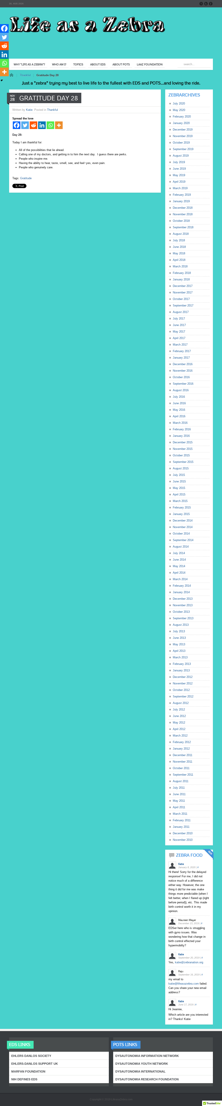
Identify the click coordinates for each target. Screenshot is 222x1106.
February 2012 (182, 742)
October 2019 (181, 142)
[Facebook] (16, 125)
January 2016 (181, 435)
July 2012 (179, 709)
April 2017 (179, 338)
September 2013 (183, 618)
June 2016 (179, 403)
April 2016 (179, 416)
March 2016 (180, 422)
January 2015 (181, 514)
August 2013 (181, 624)
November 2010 (183, 839)
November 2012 (183, 683)
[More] (59, 125)
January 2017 (181, 357)
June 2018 (179, 246)
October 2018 (181, 220)
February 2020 (182, 116)
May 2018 (179, 253)
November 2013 (183, 605)
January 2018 (181, 279)
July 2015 (179, 475)
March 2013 (180, 657)
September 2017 (183, 305)
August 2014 (181, 546)
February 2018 (182, 273)
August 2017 (181, 312)
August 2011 (180, 781)
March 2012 (180, 735)
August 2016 (181, 390)
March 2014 (180, 579)
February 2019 (182, 194)
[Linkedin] (42, 125)
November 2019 (183, 136)
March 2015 (180, 501)
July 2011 (179, 787)
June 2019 (179, 168)
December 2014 (183, 520)
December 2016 (183, 364)
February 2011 (182, 820)
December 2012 (183, 677)
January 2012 (181, 748)
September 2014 (183, 540)
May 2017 (179, 331)
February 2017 (182, 351)
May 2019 (179, 175)
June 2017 (179, 325)
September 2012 (183, 696)
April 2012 (179, 729)
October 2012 (181, 690)
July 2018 (179, 240)
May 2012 (179, 722)
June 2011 (179, 794)
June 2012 (179, 716)
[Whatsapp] (50, 125)
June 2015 (179, 481)
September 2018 (183, 227)
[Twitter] (25, 125)
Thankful (25, 75)
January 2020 (181, 123)
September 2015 (183, 462)
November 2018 (183, 214)
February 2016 (182, 429)
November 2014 (183, 527)
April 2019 (179, 181)
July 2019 (179, 162)
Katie (29, 109)
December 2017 (183, 286)
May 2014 (179, 566)
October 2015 (181, 455)
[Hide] (1, 80)
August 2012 (181, 703)
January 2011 (181, 826)
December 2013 (183, 598)
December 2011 (182, 755)
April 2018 (179, 260)
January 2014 (181, 592)
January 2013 (181, 670)
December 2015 (183, 442)
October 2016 (181, 377)
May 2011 (179, 800)
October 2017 (181, 299)
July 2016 (179, 396)
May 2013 (179, 644)
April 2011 (179, 807)
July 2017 (179, 318)
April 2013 (179, 650)
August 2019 (181, 155)
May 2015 (179, 488)
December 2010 (183, 833)
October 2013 (181, 611)
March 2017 (180, 344)
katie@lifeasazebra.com (183, 983)
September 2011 (183, 774)
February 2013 (182, 664)
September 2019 (183, 149)
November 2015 (183, 448)
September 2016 (183, 383)
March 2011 (180, 813)
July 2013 (179, 631)
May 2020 (179, 110)
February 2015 (182, 507)
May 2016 (179, 409)
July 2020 (179, 103)
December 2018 (183, 207)
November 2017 (183, 292)
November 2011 (182, 761)
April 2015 (179, 494)
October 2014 (181, 533)
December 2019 (183, 129)
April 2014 (179, 572)
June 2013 (179, 637)
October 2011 (181, 768)
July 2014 (179, 553)
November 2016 (183, 370)
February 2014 (182, 585)
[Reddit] (33, 125)
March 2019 (180, 188)
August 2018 (181, 233)
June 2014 (179, 559)
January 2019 (181, 201)
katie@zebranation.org (189, 962)
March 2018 (180, 266)
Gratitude (26, 178)
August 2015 (181, 468)
